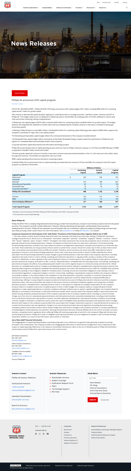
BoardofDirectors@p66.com (23, 409)
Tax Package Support (60, 389)
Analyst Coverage (59, 380)
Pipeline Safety (96, 432)
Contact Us (68, 435)
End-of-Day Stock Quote (98, 391)
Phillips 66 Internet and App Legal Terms (38, 465)
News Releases (95, 383)
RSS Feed (55, 392)
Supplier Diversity (70, 443)
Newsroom (68, 429)
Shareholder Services (20, 399)
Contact (116, 2)
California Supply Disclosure (85, 465)
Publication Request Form (62, 383)
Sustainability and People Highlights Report (106, 429)
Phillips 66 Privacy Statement (63, 465)
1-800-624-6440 (18, 387)
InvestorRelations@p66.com (23, 390)
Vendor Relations (70, 440)
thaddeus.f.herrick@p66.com (22, 356)
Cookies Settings (15, 465)
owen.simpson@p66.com (20, 348)
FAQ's (54, 386)
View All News (20, 93)
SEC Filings (94, 385)
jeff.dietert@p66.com (19, 340)
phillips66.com (68, 231)
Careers (125, 2)
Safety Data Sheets (98, 438)
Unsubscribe (105, 400)
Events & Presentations (98, 388)
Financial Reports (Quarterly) (100, 393)
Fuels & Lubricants (70, 438)
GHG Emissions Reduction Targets (103, 435)
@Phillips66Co (85, 231)
